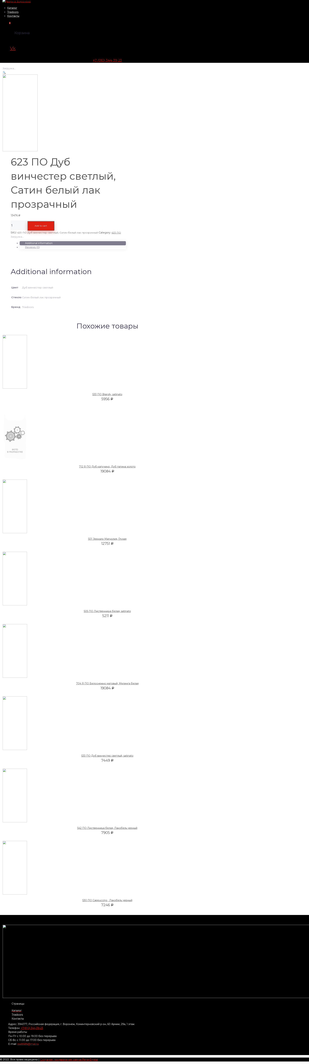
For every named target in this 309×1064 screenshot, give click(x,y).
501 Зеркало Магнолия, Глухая (107, 538)
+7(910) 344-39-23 (32, 1028)
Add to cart (41, 226)
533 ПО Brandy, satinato (107, 394)
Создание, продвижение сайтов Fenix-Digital (69, 1059)
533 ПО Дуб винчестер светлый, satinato (107, 755)
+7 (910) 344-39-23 (107, 60)
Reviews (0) (32, 247)
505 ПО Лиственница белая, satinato (107, 611)
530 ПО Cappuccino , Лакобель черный (107, 900)
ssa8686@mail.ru (28, 1044)
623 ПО (116, 232)
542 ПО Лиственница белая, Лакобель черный (107, 828)
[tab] (73, 243)
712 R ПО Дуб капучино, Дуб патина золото (107, 466)
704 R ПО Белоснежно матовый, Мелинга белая (107, 683)
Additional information (39, 243)
